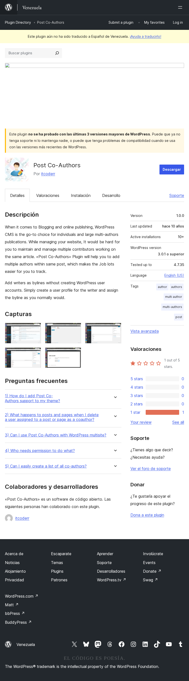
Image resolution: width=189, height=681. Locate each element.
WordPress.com (21, 596)
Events (149, 562)
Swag (150, 579)
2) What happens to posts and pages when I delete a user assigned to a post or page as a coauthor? (52, 417)
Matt (12, 604)
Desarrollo (111, 195)
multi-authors (172, 307)
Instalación (81, 195)
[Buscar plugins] (57, 53)
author (162, 287)
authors (176, 287)
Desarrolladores (111, 571)
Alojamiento (15, 571)
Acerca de (14, 553)
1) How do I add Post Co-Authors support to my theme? (32, 398)
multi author (173, 297)
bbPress (15, 613)
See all (178, 422)
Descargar (172, 169)
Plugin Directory (18, 22)
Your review (141, 422)
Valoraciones (47, 195)
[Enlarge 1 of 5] (34, 329)
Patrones (59, 579)
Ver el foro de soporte (150, 468)
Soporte (176, 195)
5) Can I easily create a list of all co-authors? (46, 466)
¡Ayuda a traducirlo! (145, 36)
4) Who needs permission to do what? (40, 450)
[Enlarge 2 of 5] (74, 329)
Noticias (12, 562)
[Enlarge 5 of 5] (74, 354)
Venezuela (25, 644)
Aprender (105, 553)
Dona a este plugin (147, 514)
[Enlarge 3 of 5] (114, 329)
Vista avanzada (144, 331)
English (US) (174, 275)
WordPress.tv (111, 579)
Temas (57, 562)
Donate (152, 571)
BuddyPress (18, 622)
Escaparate (61, 553)
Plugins (57, 571)
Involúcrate (153, 553)
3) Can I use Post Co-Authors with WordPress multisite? (55, 435)
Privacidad (14, 579)
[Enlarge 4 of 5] (34, 354)
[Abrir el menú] (181, 7)
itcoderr (48, 173)
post (178, 317)
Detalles (17, 195)
